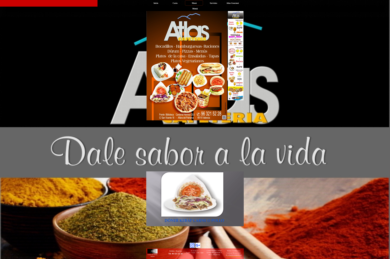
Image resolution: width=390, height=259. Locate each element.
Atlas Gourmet (232, 3)
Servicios (213, 3)
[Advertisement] (187, 125)
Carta (175, 3)
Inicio (156, 3)
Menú (194, 3)
